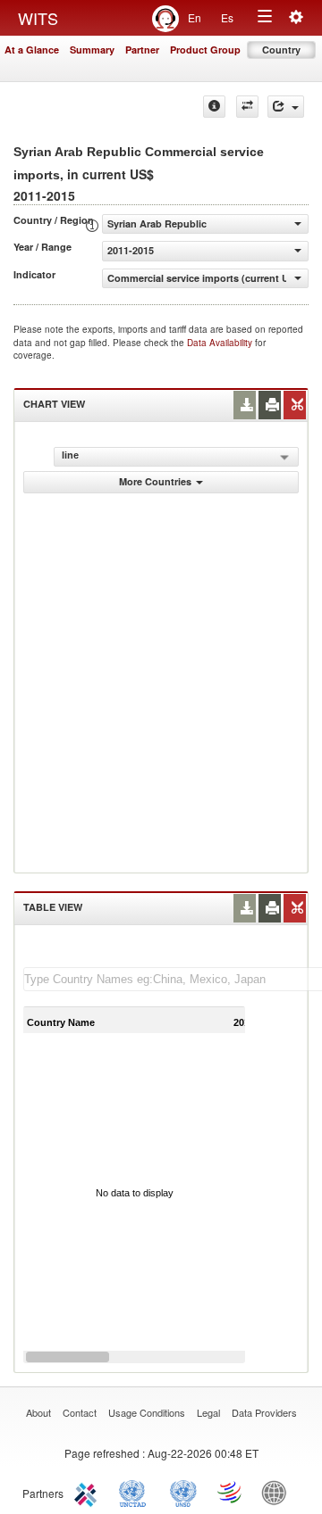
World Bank (278, 1492)
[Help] (214, 106)
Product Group (205, 49)
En (194, 17)
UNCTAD (136, 1492)
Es (227, 17)
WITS (38, 17)
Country (281, 49)
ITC (88, 1492)
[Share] (285, 106)
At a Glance (31, 49)
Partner (142, 49)
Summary (92, 49)
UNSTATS (183, 1492)
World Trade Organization (231, 1492)
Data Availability (221, 342)
